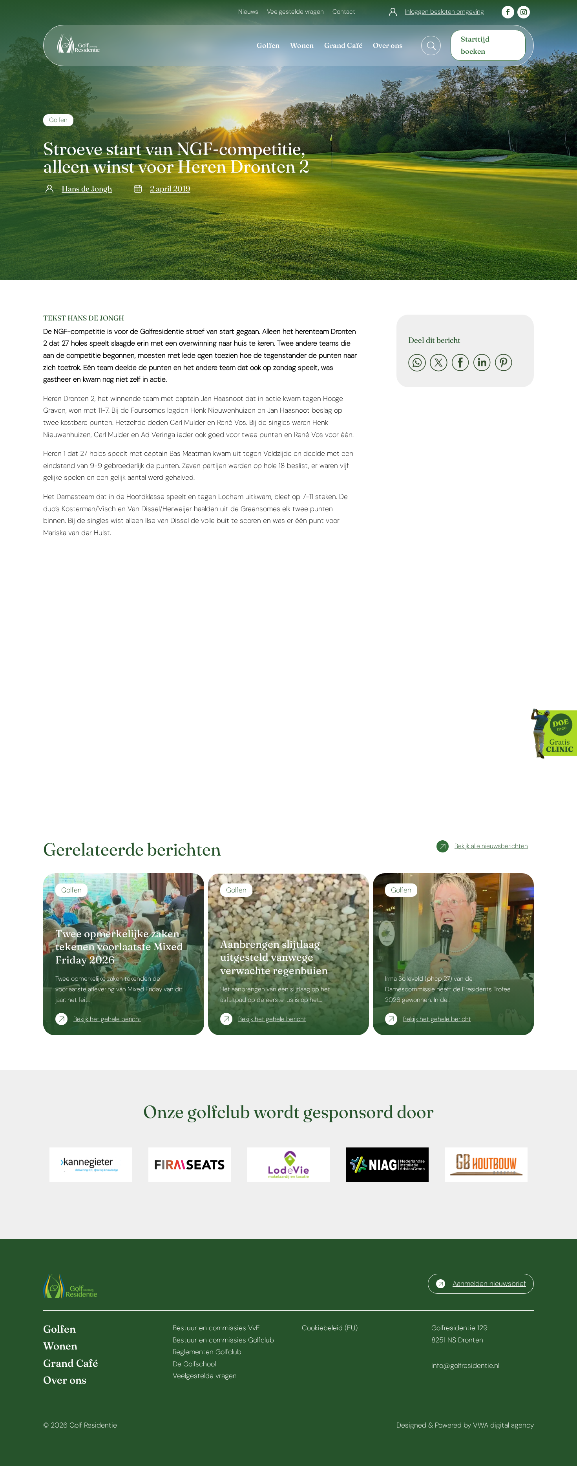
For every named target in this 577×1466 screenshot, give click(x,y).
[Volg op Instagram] (523, 12)
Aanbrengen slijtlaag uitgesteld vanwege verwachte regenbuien (274, 957)
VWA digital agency (503, 1425)
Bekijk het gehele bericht (107, 1019)
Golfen (58, 120)
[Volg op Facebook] (508, 12)
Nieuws (248, 12)
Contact (343, 12)
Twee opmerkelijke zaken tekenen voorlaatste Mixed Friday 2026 (119, 947)
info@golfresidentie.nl (465, 1365)
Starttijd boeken (475, 45)
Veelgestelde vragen (295, 12)
